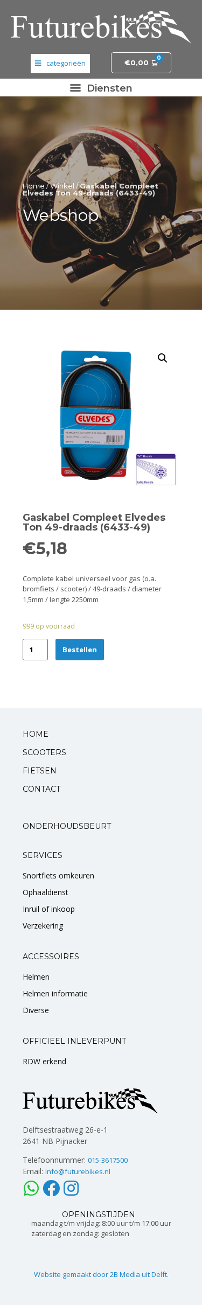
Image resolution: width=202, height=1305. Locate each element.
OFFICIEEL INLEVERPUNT (74, 1041)
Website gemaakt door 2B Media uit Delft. (101, 1274)
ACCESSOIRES (51, 956)
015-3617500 (108, 1160)
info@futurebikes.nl (77, 1171)
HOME (35, 734)
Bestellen (79, 649)
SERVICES (42, 855)
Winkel (62, 186)
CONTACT (41, 789)
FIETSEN (40, 771)
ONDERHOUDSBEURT (67, 826)
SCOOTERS (44, 752)
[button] (101, 87)
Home (34, 186)
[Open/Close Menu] (60, 63)
